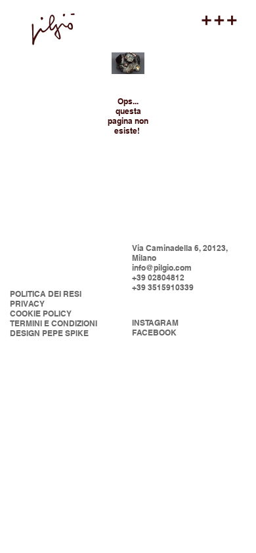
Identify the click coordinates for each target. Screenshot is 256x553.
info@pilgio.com (162, 268)
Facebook (154, 332)
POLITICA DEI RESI (45, 294)
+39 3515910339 (163, 287)
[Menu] (220, 20)
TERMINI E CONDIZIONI (53, 323)
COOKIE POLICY (41, 313)
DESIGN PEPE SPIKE (49, 333)
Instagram (155, 323)
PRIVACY (27, 304)
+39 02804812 (158, 277)
